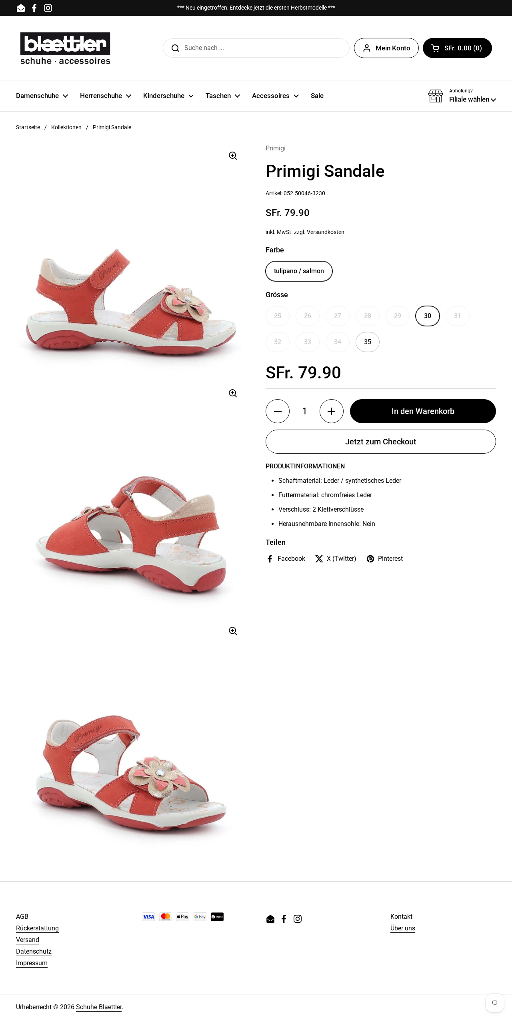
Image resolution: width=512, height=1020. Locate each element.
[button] (457, 48)
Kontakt (401, 916)
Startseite (28, 127)
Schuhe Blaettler (99, 1007)
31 (457, 316)
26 (307, 316)
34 (337, 342)
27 (337, 316)
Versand (27, 940)
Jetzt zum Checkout (380, 441)
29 (397, 316)
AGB (22, 916)
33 (307, 342)
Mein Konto (393, 48)
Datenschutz (34, 951)
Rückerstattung (37, 928)
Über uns (402, 928)
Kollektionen (66, 127)
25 (277, 316)
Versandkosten (325, 232)
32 (277, 342)
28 (367, 316)
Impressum (32, 963)
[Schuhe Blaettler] (65, 48)
